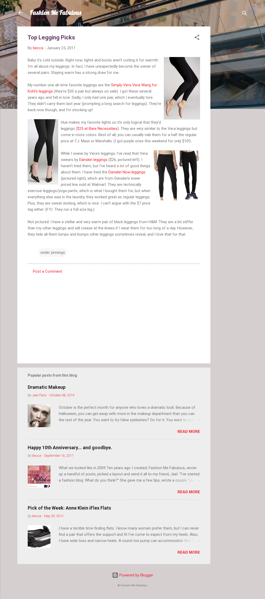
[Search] (244, 14)
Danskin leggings (93, 159)
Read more (189, 431)
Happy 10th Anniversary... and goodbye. (70, 447)
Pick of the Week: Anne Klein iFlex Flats (69, 508)
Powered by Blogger (135, 575)
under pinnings (52, 252)
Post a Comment (47, 271)
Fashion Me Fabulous (55, 12)
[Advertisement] (231, 104)
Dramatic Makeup (46, 387)
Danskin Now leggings (126, 172)
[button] (197, 38)
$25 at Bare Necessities (97, 128)
